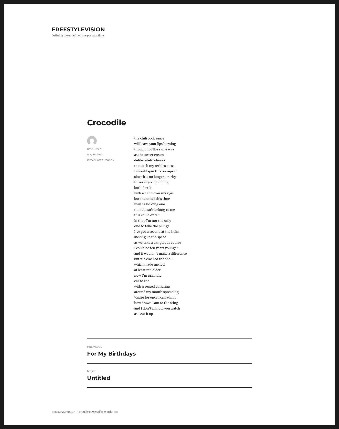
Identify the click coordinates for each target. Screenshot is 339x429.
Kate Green (94, 148)
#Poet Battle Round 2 (100, 159)
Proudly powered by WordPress (98, 412)
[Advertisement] (169, 88)
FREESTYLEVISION (78, 29)
